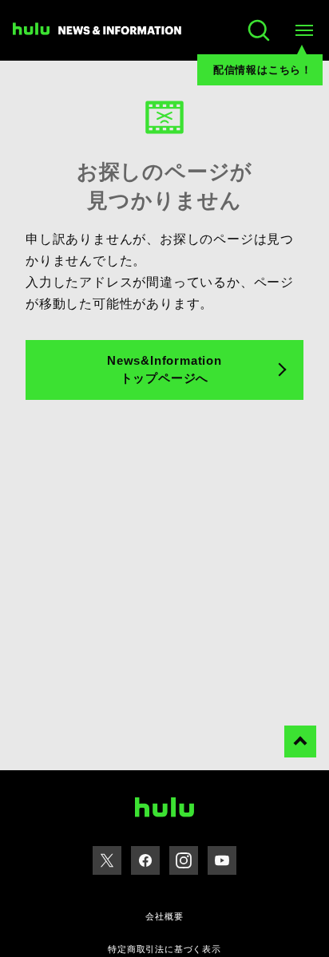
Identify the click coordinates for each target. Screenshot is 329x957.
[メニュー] (303, 30)
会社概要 (164, 916)
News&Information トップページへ (164, 370)
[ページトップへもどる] (300, 741)
